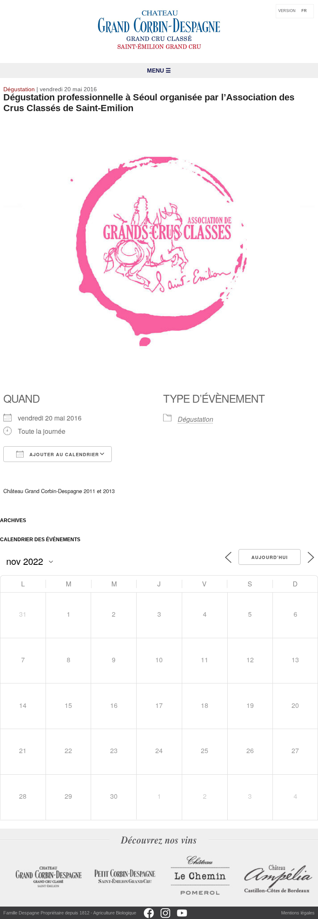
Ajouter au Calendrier (63, 454)
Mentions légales (298, 912)
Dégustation (195, 419)
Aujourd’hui (269, 557)
